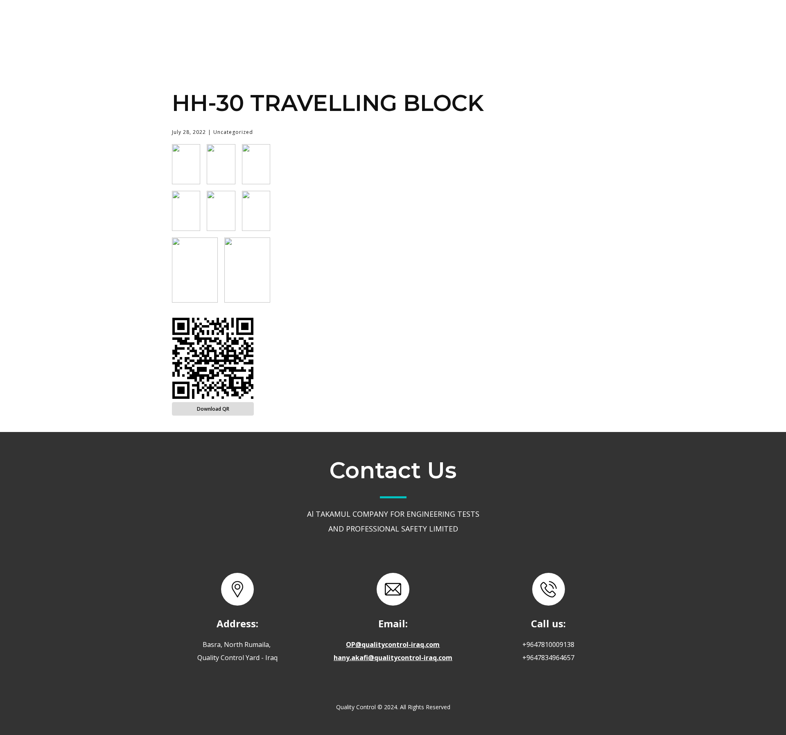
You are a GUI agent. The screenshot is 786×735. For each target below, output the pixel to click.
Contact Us (514, 22)
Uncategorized (233, 132)
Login (571, 22)
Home (350, 22)
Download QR (213, 408)
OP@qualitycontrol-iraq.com (393, 644)
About (398, 22)
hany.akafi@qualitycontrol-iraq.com (393, 657)
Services (450, 21)
